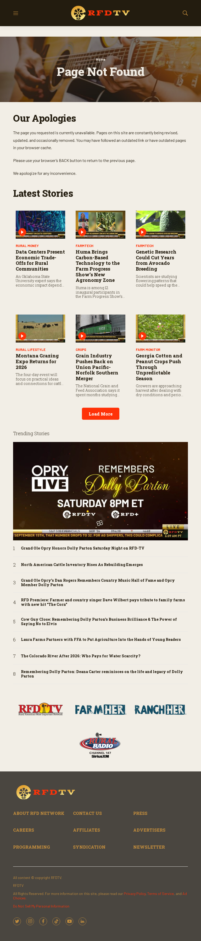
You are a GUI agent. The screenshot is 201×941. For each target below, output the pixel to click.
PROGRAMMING (31, 846)
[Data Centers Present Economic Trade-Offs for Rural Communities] (40, 225)
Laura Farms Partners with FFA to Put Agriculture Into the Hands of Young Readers (101, 639)
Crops (81, 350)
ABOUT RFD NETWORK (38, 813)
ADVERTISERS (149, 829)
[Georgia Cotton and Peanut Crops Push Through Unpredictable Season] (160, 329)
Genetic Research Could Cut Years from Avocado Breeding (156, 260)
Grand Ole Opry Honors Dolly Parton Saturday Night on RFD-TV (82, 548)
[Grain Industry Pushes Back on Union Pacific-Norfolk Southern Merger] (100, 329)
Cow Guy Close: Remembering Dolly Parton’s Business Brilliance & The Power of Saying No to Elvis (99, 621)
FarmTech (84, 246)
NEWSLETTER (149, 846)
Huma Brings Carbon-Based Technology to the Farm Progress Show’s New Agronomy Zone (98, 266)
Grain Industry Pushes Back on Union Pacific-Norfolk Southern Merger (97, 366)
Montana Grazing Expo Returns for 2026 (37, 361)
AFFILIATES (86, 829)
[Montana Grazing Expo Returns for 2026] (40, 329)
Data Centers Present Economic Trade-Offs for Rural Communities (40, 260)
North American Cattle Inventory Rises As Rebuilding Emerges (82, 565)
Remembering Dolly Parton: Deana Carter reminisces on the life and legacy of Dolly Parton (102, 674)
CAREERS (23, 829)
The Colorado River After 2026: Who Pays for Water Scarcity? (80, 656)
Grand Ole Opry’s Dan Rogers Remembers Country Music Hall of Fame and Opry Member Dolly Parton (98, 582)
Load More (101, 414)
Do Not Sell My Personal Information (41, 906)
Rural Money (27, 246)
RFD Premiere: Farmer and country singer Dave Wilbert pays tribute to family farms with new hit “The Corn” (103, 602)
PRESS (140, 813)
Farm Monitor (148, 350)
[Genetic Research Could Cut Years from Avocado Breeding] (160, 225)
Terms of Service (160, 893)
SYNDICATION (89, 846)
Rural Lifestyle (31, 350)
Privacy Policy (135, 893)
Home (100, 59)
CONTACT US (87, 813)
